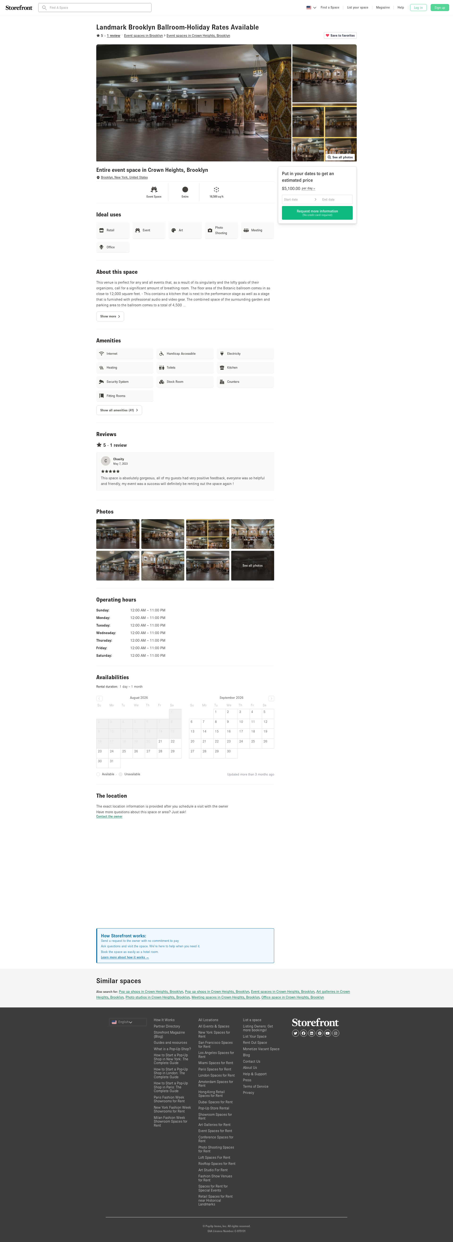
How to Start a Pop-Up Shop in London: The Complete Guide (171, 1073)
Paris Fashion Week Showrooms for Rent (169, 1099)
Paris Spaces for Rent (214, 1069)
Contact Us (251, 1061)
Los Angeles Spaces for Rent (216, 1055)
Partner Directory (167, 1026)
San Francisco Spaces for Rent (215, 1044)
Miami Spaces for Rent (215, 1063)
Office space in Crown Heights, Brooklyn (292, 997)
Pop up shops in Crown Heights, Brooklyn (151, 991)
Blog (246, 1055)
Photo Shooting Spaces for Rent (216, 1149)
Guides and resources (170, 1042)
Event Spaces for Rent (215, 1131)
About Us (250, 1067)
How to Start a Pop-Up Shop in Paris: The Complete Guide (171, 1087)
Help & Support (255, 1074)
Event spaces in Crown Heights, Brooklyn (283, 991)
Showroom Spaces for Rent (215, 1116)
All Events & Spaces (213, 1026)
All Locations (208, 1020)
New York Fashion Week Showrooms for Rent (172, 1109)
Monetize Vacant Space (261, 1049)
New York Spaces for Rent (214, 1034)
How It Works (164, 1020)
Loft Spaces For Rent (214, 1157)
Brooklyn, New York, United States (124, 177)
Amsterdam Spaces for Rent (215, 1084)
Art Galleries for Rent (214, 1125)
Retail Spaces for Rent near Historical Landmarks (215, 1200)
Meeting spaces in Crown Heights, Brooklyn (226, 997)
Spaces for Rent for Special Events (213, 1188)
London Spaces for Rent (216, 1075)
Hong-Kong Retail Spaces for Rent (211, 1094)
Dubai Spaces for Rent (215, 1102)
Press (247, 1080)
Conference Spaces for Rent (215, 1139)
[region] (185, 879)
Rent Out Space (255, 1042)
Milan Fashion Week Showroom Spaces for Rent (170, 1121)
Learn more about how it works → (125, 957)
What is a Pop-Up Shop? (172, 1049)
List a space (252, 1020)
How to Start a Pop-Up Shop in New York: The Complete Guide (171, 1059)
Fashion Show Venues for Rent (215, 1178)
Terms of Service (255, 1086)
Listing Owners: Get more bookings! (258, 1028)
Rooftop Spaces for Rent (216, 1164)
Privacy (248, 1092)
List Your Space (255, 1036)
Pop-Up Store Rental (213, 1108)
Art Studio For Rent (213, 1170)
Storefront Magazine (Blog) (169, 1034)
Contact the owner (109, 816)
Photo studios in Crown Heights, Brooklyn (158, 997)
